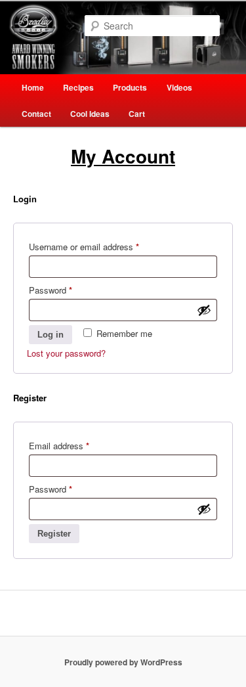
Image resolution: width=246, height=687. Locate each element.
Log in (50, 335)
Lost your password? (66, 353)
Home (33, 87)
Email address (75, 445)
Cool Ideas (90, 114)
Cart (137, 114)
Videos (179, 87)
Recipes (78, 87)
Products (130, 87)
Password (67, 289)
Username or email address (100, 246)
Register (54, 534)
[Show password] (204, 310)
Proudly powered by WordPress (123, 662)
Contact (36, 114)
